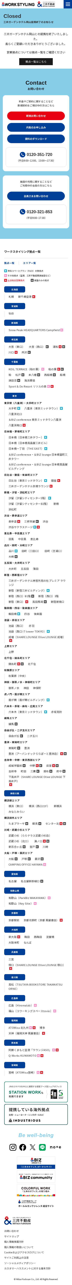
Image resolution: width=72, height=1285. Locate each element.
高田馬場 (37, 602)
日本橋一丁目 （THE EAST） (26, 448)
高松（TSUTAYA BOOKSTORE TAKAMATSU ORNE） (36, 986)
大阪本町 (14, 942)
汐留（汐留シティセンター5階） (28, 498)
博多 (42, 1027)
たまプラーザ (17, 823)
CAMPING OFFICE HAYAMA (25, 864)
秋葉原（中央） (18, 676)
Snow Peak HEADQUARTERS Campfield (34, 330)
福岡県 (14, 1020)
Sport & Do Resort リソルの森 (27, 386)
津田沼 (13, 380)
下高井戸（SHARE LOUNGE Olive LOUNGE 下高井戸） (37, 779)
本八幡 (32, 375)
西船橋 (48, 375)
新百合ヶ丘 (15, 847)
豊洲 (27, 748)
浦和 (55, 346)
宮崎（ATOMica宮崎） (22, 1072)
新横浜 (58, 806)
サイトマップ (11, 1236)
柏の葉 (52, 369)
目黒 (11, 539)
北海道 (14, 289)
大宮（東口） (17, 346)
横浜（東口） (17, 806)
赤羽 (31, 626)
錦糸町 (13, 664)
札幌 (11, 296)
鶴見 (35, 823)
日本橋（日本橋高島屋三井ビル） (29, 443)
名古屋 (13, 881)
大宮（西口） (37, 346)
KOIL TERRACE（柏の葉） (25, 369)
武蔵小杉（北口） (19, 841)
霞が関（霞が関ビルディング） (27, 700)
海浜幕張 (29, 380)
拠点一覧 (9, 263)
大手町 (13, 408)
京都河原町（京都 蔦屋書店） (41, 920)
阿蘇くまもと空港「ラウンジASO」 (30, 1050)
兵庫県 (14, 951)
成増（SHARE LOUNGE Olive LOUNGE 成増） (37, 637)
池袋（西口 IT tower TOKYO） (27, 631)
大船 (11, 859)
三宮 (11, 959)
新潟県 (14, 322)
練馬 (11, 724)
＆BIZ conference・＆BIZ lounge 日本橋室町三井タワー (38, 457)
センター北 (52, 823)
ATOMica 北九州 (18, 1027)
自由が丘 (14, 736)
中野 (32, 765)
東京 (14, 395)
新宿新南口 (57, 602)
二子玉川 (32, 736)
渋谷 (45, 521)
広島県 (14, 998)
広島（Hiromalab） (21, 1005)
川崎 (45, 847)
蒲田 (35, 568)
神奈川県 (14, 793)
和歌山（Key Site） (21, 903)
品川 (11, 551)
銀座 (54, 480)
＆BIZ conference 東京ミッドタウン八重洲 (35, 419)
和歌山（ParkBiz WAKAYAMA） (28, 898)
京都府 (14, 912)
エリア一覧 (29, 263)
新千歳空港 (25, 296)
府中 (59, 771)
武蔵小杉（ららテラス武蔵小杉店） (30, 835)
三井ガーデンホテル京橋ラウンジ (29, 486)
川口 (11, 352)
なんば (28, 942)
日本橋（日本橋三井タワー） (26, 437)
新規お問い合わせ (36, 116)
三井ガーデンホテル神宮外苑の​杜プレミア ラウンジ (37, 583)
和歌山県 (14, 890)
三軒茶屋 (29, 521)
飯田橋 (13, 614)
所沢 (24, 352)
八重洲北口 (15, 414)
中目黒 (22, 539)
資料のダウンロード (36, 139)
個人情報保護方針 (14, 1241)
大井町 (13, 568)
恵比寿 (34, 539)
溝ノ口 (38, 841)
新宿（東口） (17, 602)
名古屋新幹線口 (30, 881)
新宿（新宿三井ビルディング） (27, 590)
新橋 (56, 503)
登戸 (32, 847)
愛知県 (14, 873)
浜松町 (13, 509)
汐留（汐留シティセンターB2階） (29, 503)
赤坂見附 (56, 712)
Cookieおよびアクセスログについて (24, 1252)
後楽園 (38, 614)
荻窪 (49, 765)
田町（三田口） (31, 551)
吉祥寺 (13, 771)
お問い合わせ (11, 1231)
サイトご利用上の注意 (16, 1257)
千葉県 (14, 361)
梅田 (27, 937)
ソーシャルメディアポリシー (20, 1263)
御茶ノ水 (14, 688)
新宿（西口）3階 (48, 596)
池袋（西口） (17, 626)
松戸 (18, 375)
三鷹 (33, 771)
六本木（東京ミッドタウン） (26, 712)
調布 (46, 771)
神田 (26, 688)
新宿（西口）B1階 (20, 596)
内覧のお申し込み (36, 127)
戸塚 (24, 859)
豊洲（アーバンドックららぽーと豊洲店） (34, 753)
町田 (23, 771)
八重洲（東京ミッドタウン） (41, 408)
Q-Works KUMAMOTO (22, 1055)
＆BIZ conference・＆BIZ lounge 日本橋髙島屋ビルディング (38, 466)
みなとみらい (17, 811)
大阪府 (14, 929)
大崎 (11, 556)
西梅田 (38, 937)
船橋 (62, 375)
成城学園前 (15, 765)
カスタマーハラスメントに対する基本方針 (27, 1268)
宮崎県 (14, 1065)
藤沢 (37, 859)
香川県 (14, 977)
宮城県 (14, 306)
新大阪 (13, 937)
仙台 (11, 313)
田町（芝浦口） (54, 551)
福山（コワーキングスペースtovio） (31, 1011)
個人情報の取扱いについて (19, 1247)
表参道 (13, 521)
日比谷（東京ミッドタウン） (26, 480)
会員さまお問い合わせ (36, 196)
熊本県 (14, 1042)
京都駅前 (14, 920)
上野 (11, 652)
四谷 (27, 614)
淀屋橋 (50, 937)
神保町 (37, 688)
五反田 (25, 568)
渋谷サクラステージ (21, 527)
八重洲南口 (15, 425)
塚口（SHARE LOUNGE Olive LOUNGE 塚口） (37, 965)
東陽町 (13, 748)
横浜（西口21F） (39, 806)
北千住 (32, 664)
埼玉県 (14, 339)
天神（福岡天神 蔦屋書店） (25, 1033)
